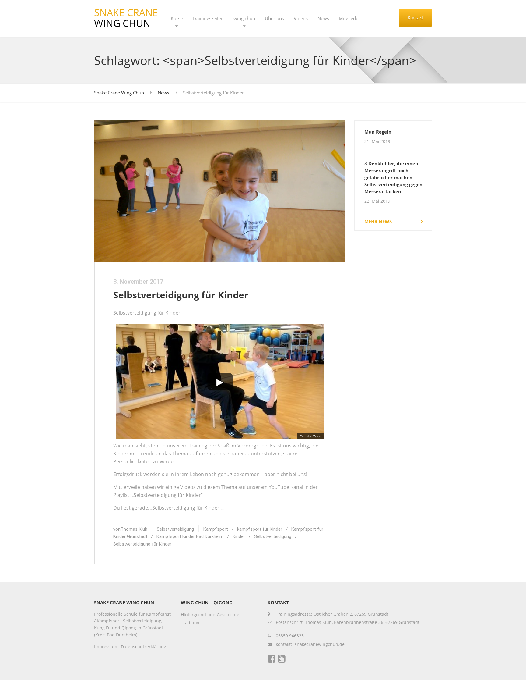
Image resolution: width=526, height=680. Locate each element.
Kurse (177, 18)
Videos (301, 18)
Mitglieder (349, 18)
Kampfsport (215, 529)
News (323, 18)
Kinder (239, 536)
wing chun (244, 18)
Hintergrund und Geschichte (210, 615)
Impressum (105, 647)
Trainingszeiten (208, 18)
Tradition (190, 622)
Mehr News (378, 221)
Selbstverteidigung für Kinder (180, 295)
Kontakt (415, 17)
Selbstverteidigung (175, 529)
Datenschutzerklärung (143, 647)
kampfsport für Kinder (259, 529)
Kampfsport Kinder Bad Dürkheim (189, 536)
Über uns (274, 18)
